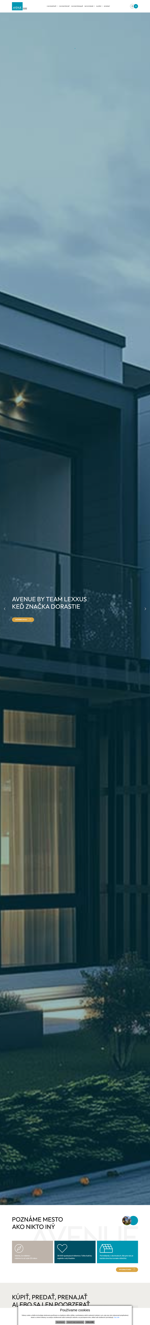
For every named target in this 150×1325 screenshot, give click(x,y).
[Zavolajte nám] (132, 6)
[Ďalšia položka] (145, 609)
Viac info (116, 1317)
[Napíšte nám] (136, 6)
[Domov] (20, 6)
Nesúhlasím (60, 1322)
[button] (52, 6)
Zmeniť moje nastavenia (75, 1322)
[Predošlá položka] (5, 609)
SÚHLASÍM (89, 1322)
